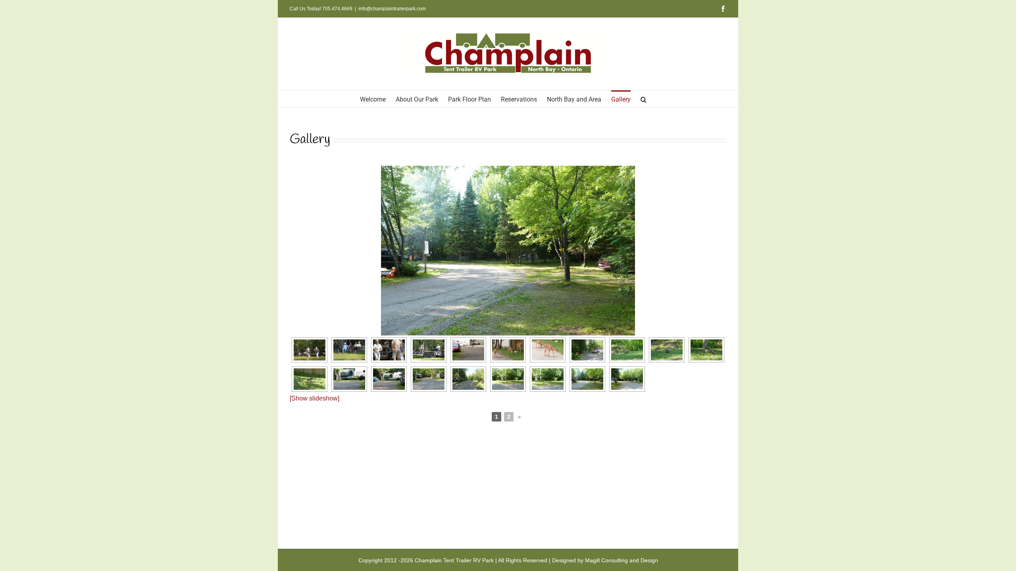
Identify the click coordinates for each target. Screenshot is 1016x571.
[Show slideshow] (314, 398)
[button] (644, 98)
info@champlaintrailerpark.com (392, 8)
